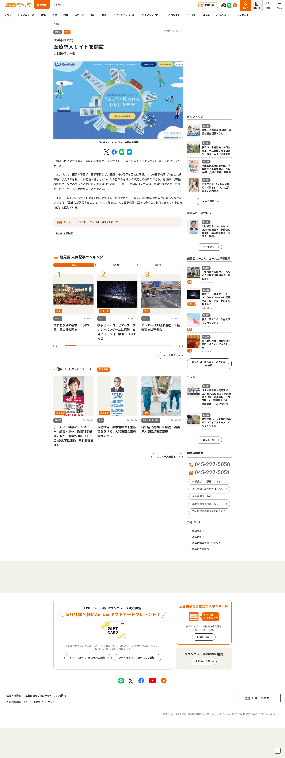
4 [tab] (103, 345)
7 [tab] (135, 345)
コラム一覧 (208, 440)
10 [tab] (167, 345)
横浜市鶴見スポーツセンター (207, 543)
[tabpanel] (118, 102)
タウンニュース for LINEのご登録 (87, 657)
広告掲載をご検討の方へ (38, 695)
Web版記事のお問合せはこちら (209, 511)
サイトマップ (48, 702)
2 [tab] (81, 345)
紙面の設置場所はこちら (205, 503)
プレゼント (243, 15)
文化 (43, 15)
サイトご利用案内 (31, 702)
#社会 (59, 233)
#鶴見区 (68, 233)
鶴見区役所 (198, 531)
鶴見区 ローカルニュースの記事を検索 (208, 364)
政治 (93, 15)
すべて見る (208, 201)
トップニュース (26, 15)
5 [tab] (113, 345)
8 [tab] (145, 345)
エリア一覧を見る (166, 456)
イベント (191, 15)
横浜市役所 (198, 537)
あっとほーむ (223, 15)
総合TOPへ (58, 5)
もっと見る (170, 355)
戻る (58, 24)
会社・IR (256, 8)
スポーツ (79, 15)
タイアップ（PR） (152, 15)
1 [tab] (70, 345)
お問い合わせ (260, 698)
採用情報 (61, 695)
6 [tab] (124, 345)
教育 (65, 15)
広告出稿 (209, 5)
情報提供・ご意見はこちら (206, 481)
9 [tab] (156, 345)
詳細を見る (203, 637)
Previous (56, 346)
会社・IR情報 (14, 695)
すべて (7, 15)
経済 (104, 15)
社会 (54, 15)
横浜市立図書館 (200, 549)
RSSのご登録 (203, 661)
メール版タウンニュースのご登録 (136, 657)
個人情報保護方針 (12, 702)
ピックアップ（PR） (124, 15)
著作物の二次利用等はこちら (207, 489)
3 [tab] (92, 345)
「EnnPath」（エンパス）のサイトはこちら (98, 222)
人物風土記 (174, 15)
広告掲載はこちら (201, 496)
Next (180, 346)
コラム (206, 15)
